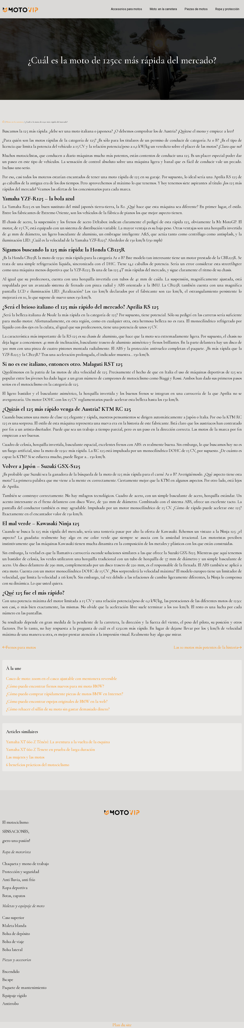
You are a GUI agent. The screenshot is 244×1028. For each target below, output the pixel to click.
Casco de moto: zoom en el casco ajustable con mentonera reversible (61, 678)
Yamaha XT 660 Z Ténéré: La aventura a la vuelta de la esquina (58, 741)
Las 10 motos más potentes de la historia (206, 647)
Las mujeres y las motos (25, 757)
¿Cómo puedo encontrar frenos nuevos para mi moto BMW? (55, 686)
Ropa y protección (227, 9)
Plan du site (122, 1024)
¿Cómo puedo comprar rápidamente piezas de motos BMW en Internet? (64, 693)
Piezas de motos (196, 9)
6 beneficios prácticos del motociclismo (37, 764)
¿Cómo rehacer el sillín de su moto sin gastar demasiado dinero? (58, 709)
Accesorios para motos (126, 9)
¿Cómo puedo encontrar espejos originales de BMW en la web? (57, 701)
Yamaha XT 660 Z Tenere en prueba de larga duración (50, 749)
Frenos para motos (21, 647)
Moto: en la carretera (163, 9)
